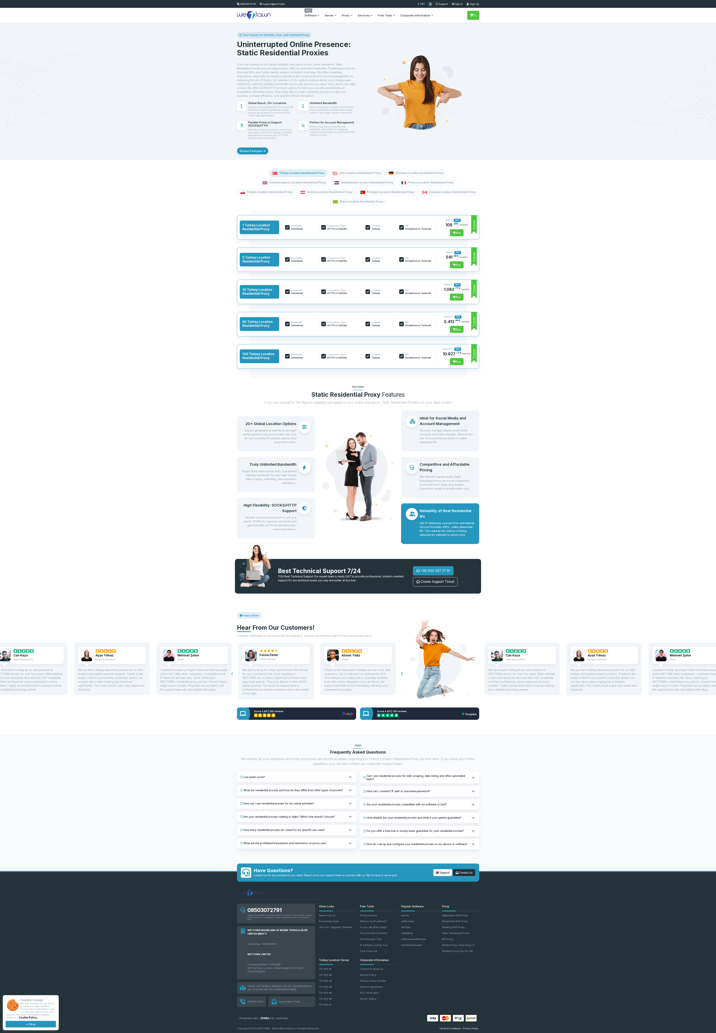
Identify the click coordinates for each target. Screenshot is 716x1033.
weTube (405, 927)
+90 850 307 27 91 (435, 571)
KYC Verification (369, 992)
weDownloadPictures (413, 939)
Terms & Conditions (450, 1028)
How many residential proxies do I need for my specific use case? (284, 829)
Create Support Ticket (437, 582)
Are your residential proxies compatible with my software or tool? (407, 804)
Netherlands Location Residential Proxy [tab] (366, 182)
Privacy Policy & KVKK (373, 980)
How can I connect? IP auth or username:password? (398, 791)
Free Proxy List (368, 950)
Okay (32, 1024)
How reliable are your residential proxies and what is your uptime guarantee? (414, 817)
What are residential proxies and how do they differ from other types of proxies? (293, 790)
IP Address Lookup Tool (374, 945)
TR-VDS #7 (325, 1004)
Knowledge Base (329, 921)
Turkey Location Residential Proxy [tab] (301, 172)
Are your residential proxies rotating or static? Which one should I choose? (289, 816)
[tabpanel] (358, 291)
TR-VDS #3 (325, 980)
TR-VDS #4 (325, 986)
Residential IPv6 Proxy (455, 921)
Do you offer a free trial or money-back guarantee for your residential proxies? (415, 830)
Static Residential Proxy (456, 933)
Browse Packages (251, 150)
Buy (458, 232)
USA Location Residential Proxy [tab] (360, 172)
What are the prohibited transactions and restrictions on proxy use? (285, 843)
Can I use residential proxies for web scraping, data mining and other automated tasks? (416, 777)
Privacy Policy (470, 1028)
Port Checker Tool (370, 939)
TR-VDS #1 (325, 968)
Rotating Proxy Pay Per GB (457, 950)
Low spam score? (254, 777)
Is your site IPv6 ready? (373, 927)
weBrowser (407, 921)
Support (444, 872)
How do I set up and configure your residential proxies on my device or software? (417, 844)
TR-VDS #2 (325, 974)
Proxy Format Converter (374, 933)
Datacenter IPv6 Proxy (455, 915)
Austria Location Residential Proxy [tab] (329, 192)
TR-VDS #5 (325, 992)
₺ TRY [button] (421, 3)
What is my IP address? (373, 921)
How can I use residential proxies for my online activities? (279, 803)
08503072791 (264, 910)
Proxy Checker (368, 915)
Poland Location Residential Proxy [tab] (269, 192)
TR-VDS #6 (325, 998)
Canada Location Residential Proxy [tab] (452, 192)
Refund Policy (368, 974)
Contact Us (465, 872)
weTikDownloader (411, 945)
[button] (430, 3)
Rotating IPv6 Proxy (453, 927)
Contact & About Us (371, 968)
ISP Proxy (447, 939)
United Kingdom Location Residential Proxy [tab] (297, 182)
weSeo (405, 915)
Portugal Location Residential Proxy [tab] (390, 192)
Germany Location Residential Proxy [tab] (419, 172)
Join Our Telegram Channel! (335, 927)
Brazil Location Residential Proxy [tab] (361, 201)
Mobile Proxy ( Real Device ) (458, 945)
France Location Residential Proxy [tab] (430, 182)
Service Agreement (371, 986)
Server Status (368, 998)
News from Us (327, 915)
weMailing (407, 933)
